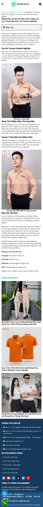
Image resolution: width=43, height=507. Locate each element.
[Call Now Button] (5, 502)
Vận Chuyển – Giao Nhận (12, 465)
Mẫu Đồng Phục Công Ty (13, 497)
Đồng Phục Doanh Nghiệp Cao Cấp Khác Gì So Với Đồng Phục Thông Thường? (21, 415)
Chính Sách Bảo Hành (10, 469)
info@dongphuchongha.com (16, 267)
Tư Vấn (29, 497)
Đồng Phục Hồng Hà (16, 255)
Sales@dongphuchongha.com (20, 449)
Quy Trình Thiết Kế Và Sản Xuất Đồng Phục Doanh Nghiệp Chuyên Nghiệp (20, 369)
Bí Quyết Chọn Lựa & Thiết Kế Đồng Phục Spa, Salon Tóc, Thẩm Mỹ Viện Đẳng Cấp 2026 (21, 323)
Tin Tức (37, 497)
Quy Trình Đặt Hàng (10, 457)
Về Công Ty (18, 494)
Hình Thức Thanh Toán (11, 461)
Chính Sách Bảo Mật (10, 473)
